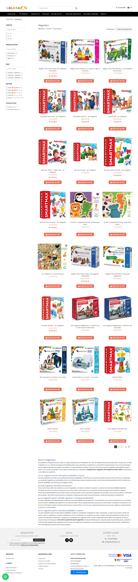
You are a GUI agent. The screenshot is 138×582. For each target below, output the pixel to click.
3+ (8, 39)
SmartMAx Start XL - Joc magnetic (85, 116)
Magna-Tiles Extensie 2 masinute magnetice (117, 275)
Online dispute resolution (14, 573)
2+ (8, 36)
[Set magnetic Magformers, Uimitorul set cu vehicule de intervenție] (85, 308)
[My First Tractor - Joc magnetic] (85, 152)
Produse (9, 554)
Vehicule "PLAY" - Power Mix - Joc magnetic (53, 171)
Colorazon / (10, 19)
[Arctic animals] (85, 411)
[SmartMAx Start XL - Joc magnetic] (85, 101)
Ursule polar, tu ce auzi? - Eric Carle (85, 377)
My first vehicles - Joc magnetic (53, 325)
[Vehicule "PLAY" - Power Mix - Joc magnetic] (53, 152)
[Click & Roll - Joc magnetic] (117, 101)
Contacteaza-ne (81, 572)
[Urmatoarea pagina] (129, 446)
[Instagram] (71, 540)
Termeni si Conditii (44, 561)
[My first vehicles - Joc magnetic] (53, 308)
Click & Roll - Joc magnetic (117, 116)
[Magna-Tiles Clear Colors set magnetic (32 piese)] (53, 51)
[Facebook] (67, 540)
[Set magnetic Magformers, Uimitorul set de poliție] (117, 308)
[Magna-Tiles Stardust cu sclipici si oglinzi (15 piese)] (85, 51)
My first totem (117, 377)
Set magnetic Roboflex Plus (117, 429)
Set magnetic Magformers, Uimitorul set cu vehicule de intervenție (85, 326)
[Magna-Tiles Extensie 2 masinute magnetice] (117, 257)
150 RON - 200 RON (14, 78)
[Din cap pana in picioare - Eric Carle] (53, 360)
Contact (40, 569)
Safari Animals (53, 429)
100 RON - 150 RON (14, 75)
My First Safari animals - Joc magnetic (117, 170)
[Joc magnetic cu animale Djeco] (53, 257)
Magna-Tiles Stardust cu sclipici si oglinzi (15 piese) (85, 70)
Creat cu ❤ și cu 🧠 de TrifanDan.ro (105, 566)
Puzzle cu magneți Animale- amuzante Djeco (117, 223)
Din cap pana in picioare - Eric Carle (53, 377)
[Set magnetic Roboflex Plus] (117, 411)
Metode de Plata (11, 568)
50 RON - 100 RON (13, 73)
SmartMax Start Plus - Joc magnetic (52, 116)
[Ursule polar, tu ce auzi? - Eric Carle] (85, 360)
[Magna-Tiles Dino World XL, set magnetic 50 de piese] (117, 51)
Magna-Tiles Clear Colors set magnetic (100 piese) (85, 275)
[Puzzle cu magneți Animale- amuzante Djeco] (117, 205)
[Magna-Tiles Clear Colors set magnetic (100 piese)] (85, 257)
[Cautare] (76, 8)
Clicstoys (10, 56)
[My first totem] (117, 360)
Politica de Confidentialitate (29, 545)
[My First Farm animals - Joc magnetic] (53, 204)
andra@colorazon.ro (112, 542)
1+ (8, 33)
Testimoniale (10, 558)
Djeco (9, 58)
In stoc (10, 107)
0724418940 (112, 539)
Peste (10, 88)
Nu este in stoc (12, 109)
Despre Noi (41, 558)
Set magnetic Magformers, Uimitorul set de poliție (117, 326)
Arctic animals (85, 429)
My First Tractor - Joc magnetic (85, 170)
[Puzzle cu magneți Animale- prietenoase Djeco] (85, 205)
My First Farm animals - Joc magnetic (53, 222)
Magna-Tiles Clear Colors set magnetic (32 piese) (53, 70)
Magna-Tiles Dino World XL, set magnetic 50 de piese (117, 70)
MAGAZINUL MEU (45, 554)
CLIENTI (9, 563)
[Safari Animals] (53, 411)
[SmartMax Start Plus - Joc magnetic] (53, 101)
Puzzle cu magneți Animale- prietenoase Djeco (85, 223)
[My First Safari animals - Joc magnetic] (117, 152)
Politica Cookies (43, 566)
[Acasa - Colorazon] (16, 8)
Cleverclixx (11, 53)
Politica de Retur (11, 570)
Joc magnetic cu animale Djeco (53, 274)
